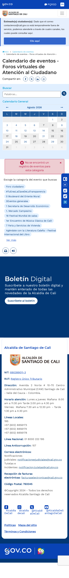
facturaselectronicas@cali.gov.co (41, 477)
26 (25, 141)
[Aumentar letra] (65, 196)
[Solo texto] (65, 185)
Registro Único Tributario (26, 378)
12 (25, 130)
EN (62, 4)
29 (52, 141)
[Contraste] (65, 179)
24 (7, 141)
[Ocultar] (65, 202)
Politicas (10, 525)
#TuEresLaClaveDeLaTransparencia (25, 191)
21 (43, 136)
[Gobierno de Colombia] (9, 4)
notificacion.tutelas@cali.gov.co (38, 467)
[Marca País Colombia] (41, 551)
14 (43, 130)
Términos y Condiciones (20, 531)
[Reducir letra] (65, 190)
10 (7, 130)
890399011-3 (18, 372)
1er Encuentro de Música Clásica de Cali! (29, 220)
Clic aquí (35, 41)
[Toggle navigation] (62, 13)
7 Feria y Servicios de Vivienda (23, 225)
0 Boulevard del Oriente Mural (23, 196)
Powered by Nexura (57, 561)
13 (34, 130)
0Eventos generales (17, 201)
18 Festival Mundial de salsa (21, 215)
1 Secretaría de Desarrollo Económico (27, 206)
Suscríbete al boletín (21, 300)
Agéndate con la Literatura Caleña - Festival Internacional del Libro (30, 232)
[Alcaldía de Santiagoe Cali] (34, 13)
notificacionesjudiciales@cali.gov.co (39, 459)
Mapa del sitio (27, 525)
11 (16, 130)
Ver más (11, 240)
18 (16, 136)
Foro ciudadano (15, 186)
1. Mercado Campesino (19, 211)
